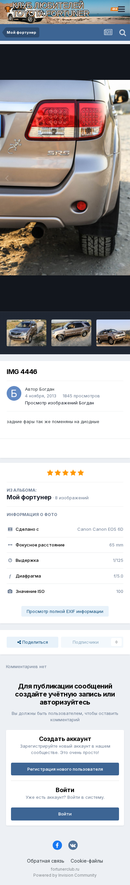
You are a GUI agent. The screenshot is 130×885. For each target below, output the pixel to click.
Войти (65, 813)
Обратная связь (45, 861)
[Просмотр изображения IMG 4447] (26, 333)
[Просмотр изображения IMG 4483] (71, 333)
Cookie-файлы (87, 861)
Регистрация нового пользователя (65, 769)
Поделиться (34, 642)
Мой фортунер (29, 497)
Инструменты (101, 299)
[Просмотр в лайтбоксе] (65, 177)
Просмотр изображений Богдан (59, 402)
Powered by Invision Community (65, 875)
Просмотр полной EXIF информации (65, 611)
